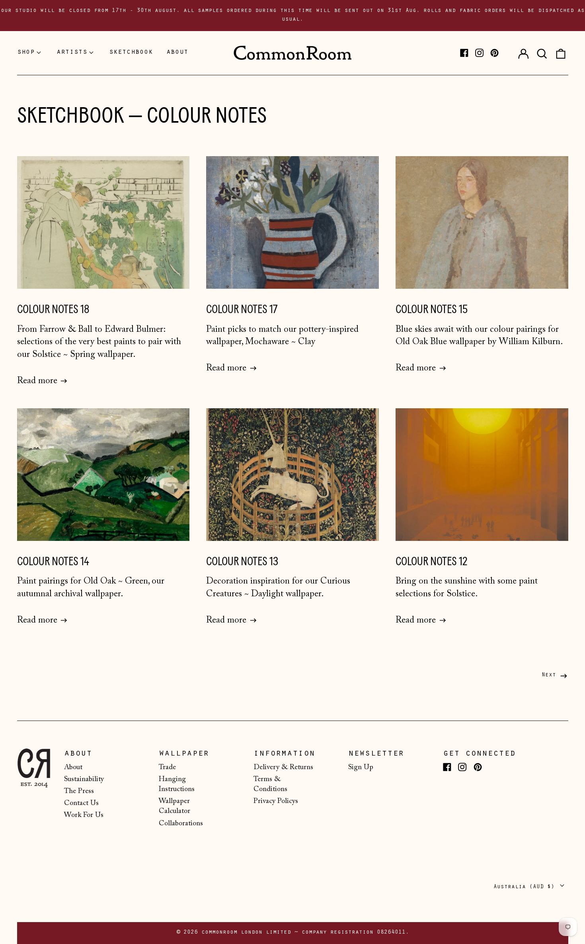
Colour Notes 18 (53, 309)
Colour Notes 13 (242, 561)
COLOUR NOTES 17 (241, 309)
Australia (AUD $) (525, 887)
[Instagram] (479, 53)
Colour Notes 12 (431, 561)
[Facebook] (464, 53)
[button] (542, 53)
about (177, 52)
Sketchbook (70, 115)
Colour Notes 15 (432, 309)
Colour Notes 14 (53, 561)
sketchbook (131, 52)
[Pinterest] (494, 53)
